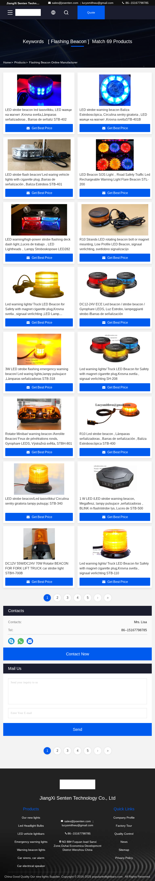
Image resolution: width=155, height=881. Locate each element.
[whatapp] (21, 641)
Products (20, 62)
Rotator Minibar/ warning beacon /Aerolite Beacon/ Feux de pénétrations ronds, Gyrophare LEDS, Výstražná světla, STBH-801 (38, 438)
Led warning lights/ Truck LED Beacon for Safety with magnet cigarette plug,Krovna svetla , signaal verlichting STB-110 (114, 568)
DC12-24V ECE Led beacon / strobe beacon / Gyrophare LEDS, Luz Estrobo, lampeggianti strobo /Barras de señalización (112, 309)
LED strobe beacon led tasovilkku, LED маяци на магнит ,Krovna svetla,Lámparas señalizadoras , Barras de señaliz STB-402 (38, 114)
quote (91, 12)
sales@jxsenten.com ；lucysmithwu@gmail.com (82, 2)
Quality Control (123, 833)
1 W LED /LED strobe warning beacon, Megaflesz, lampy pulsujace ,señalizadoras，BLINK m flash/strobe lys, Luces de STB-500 (112, 503)
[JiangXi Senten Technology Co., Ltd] (28, 12)
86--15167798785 (137, 2)
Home (7, 62)
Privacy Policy (124, 857)
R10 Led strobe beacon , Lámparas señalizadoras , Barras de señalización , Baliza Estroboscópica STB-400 (113, 438)
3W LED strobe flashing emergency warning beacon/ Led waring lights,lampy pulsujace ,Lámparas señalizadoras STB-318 (36, 373)
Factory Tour (124, 825)
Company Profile (124, 817)
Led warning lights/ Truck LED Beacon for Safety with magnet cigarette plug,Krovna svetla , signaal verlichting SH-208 (114, 373)
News (124, 841)
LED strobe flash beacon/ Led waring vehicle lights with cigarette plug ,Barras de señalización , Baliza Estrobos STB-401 (37, 179)
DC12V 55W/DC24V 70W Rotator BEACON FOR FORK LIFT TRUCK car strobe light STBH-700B (36, 568)
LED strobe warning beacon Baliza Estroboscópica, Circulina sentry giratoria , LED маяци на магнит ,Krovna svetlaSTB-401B (113, 114)
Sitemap (124, 849)
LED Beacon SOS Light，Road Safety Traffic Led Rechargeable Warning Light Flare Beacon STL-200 (115, 179)
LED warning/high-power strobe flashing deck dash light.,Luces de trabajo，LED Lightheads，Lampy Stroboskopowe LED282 (37, 244)
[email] (29, 641)
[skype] (11, 641)
